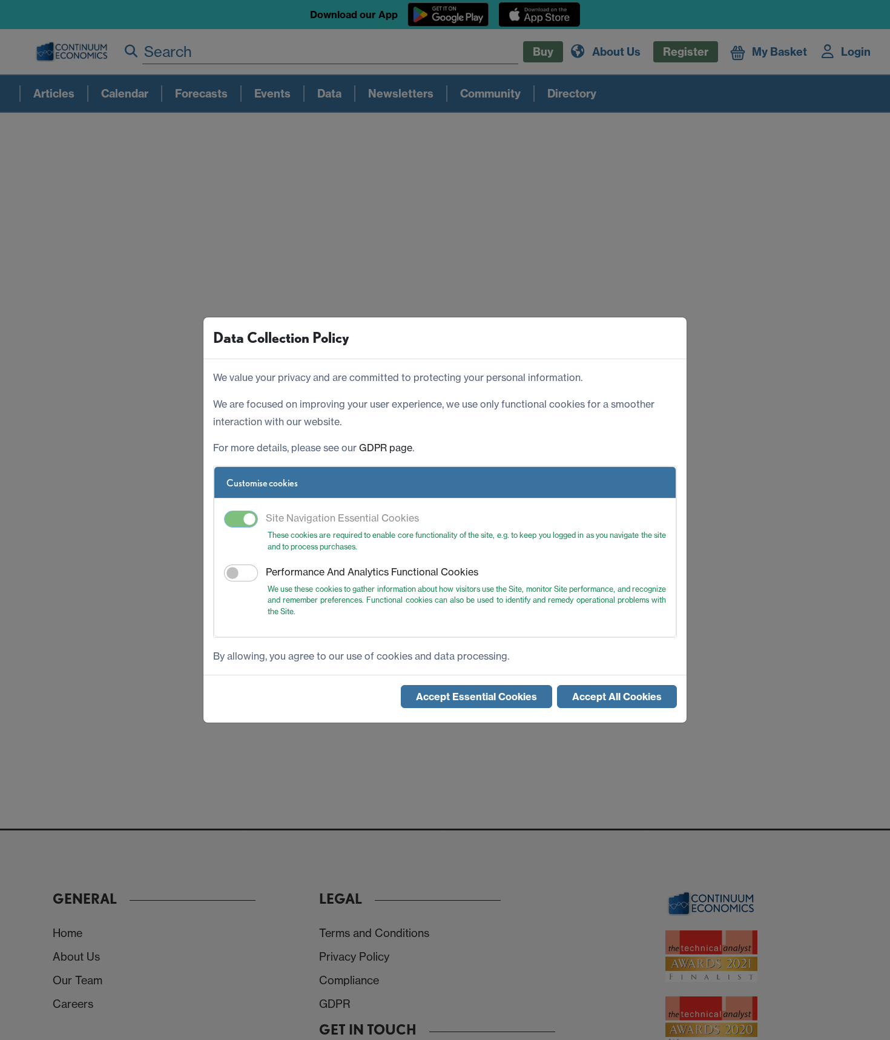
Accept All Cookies (617, 697)
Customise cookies (262, 483)
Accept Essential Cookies (476, 697)
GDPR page (385, 448)
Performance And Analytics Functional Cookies (372, 572)
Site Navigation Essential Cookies (342, 518)
